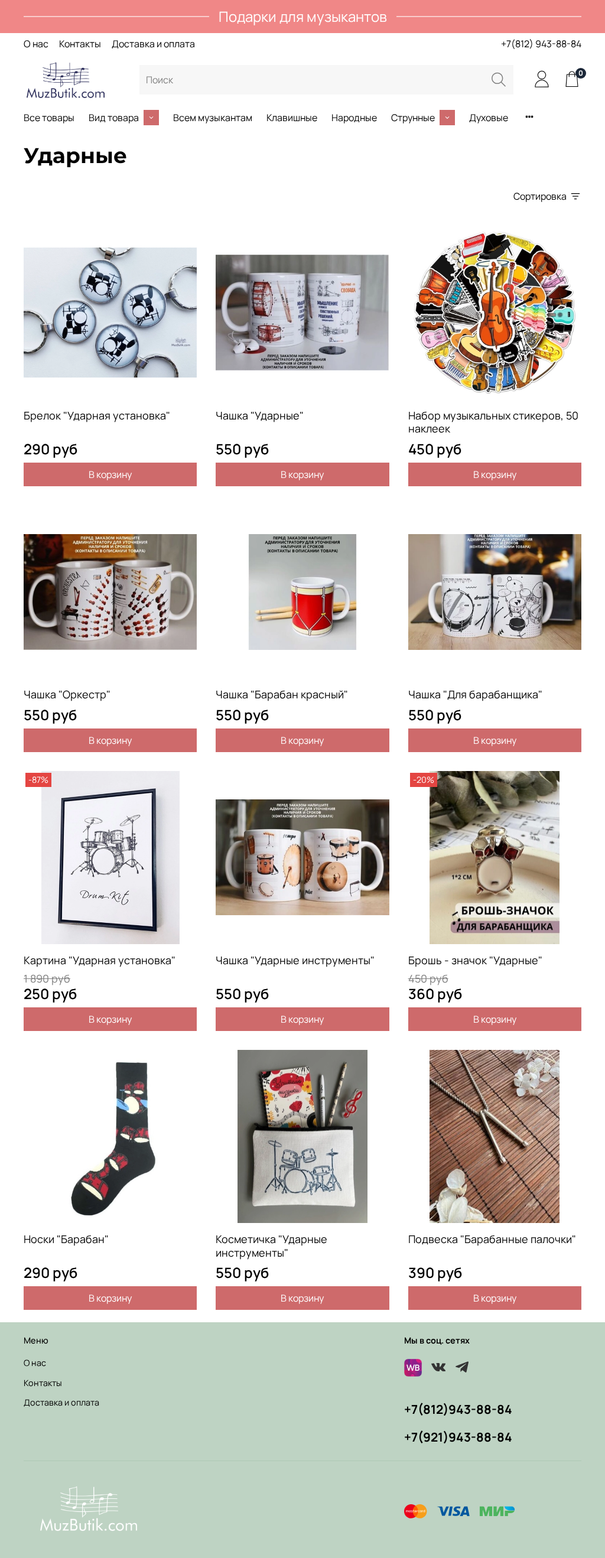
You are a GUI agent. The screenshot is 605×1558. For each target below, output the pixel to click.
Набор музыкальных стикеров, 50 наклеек (493, 422)
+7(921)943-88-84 (458, 1437)
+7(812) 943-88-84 (541, 43)
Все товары (49, 117)
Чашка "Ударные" (260, 415)
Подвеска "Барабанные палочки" (492, 1239)
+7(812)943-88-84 (458, 1409)
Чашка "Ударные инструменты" (295, 960)
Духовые (488, 117)
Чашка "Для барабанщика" (475, 694)
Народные (354, 117)
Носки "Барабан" (66, 1239)
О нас (36, 43)
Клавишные (291, 117)
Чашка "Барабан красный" (282, 694)
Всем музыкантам (212, 117)
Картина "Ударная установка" (99, 960)
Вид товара (114, 117)
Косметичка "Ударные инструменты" (271, 1246)
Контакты (80, 43)
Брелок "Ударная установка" (97, 415)
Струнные (413, 117)
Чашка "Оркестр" (67, 694)
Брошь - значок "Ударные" (475, 960)
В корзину (110, 474)
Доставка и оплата (153, 43)
